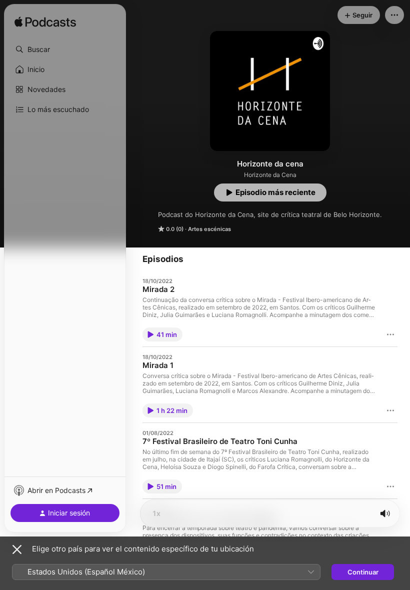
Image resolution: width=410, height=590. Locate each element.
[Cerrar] (17, 549)
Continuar (363, 572)
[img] (45, 23)
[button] (65, 49)
